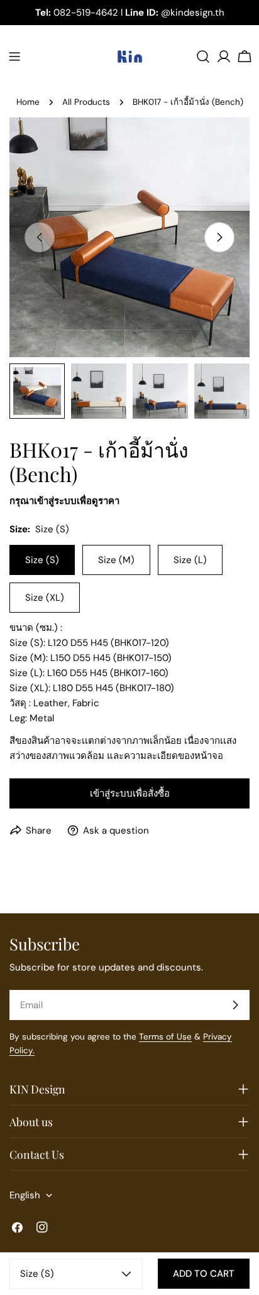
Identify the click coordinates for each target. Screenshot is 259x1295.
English (24, 1195)
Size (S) (42, 560)
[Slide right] (219, 237)
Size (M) (116, 560)
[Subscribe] (235, 1005)
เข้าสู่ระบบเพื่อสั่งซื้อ (130, 793)
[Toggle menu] (14, 56)
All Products (86, 102)
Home (28, 102)
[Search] (203, 56)
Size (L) (190, 560)
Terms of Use (165, 1036)
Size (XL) (44, 597)
